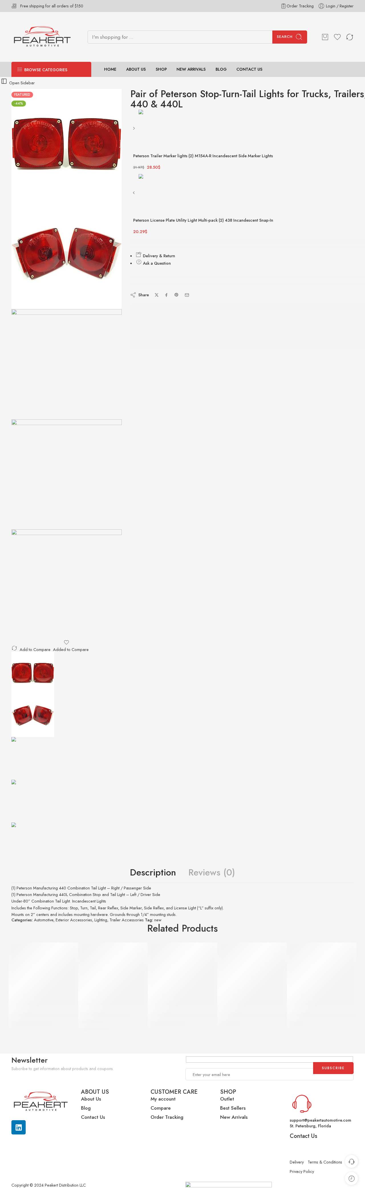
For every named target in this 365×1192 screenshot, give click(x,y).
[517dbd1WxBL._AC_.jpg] (66, 474)
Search (285, 36)
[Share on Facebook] (166, 295)
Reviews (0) (211, 872)
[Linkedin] (18, 1127)
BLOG (221, 69)
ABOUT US (136, 69)
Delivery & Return (158, 256)
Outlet (227, 1098)
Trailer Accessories (127, 920)
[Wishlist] (66, 642)
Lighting (100, 920)
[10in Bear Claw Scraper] (113, 974)
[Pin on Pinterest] (176, 295)
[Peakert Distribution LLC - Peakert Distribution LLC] (42, 36)
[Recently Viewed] (351, 1178)
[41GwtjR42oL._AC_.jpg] (66, 254)
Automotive (43, 920)
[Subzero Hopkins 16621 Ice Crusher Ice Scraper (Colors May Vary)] (322, 974)
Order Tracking (300, 6)
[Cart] (325, 37)
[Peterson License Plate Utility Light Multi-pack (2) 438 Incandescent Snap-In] (134, 195)
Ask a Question (156, 263)
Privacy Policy (302, 1171)
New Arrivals (234, 1117)
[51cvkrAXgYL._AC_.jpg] (66, 144)
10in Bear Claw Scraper (106, 1014)
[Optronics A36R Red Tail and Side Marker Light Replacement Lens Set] (252, 974)
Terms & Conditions (325, 1162)
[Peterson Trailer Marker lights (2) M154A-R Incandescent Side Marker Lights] (134, 130)
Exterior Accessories (74, 920)
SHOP (161, 69)
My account (164, 1098)
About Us (91, 1098)
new (157, 920)
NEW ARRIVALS (191, 69)
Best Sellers (233, 1108)
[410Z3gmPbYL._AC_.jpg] (66, 364)
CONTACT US (249, 69)
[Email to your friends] (186, 295)
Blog (86, 1108)
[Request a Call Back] (351, 1161)
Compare (161, 1108)
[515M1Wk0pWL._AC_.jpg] (66, 584)
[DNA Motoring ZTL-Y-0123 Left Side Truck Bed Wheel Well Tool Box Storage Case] (43, 974)
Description (153, 872)
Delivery (297, 1162)
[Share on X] (157, 295)
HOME (110, 69)
